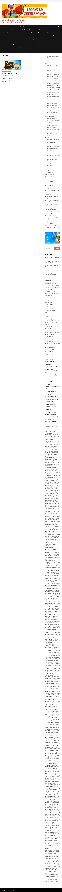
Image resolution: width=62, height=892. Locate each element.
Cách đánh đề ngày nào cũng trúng (51, 367)
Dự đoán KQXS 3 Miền (18, 32)
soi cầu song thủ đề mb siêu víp (52, 107)
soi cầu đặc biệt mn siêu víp (51, 123)
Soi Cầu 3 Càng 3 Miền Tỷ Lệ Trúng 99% (11, 39)
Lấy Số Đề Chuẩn (28, 32)
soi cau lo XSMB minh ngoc (50, 406)
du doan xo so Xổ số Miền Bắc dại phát (51, 371)
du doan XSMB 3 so (54, 375)
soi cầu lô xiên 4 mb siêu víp (51, 105)
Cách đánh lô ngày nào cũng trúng (52, 366)
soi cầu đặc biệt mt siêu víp (51, 148)
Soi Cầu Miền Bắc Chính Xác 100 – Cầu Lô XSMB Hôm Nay (38, 48)
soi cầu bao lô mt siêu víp (50, 144)
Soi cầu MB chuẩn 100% (34, 26)
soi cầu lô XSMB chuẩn (49, 426)
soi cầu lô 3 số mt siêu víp (51, 153)
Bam (29, 890)
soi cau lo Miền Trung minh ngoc (50, 396)
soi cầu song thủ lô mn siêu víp (52, 139)
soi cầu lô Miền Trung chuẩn (49, 419)
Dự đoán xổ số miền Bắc (48, 379)
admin (6, 75)
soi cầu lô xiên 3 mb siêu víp (51, 103)
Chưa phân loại (48, 289)
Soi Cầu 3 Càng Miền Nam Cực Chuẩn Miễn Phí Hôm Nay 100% (35, 39)
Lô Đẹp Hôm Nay (37, 32)
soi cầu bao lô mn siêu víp (9, 73)
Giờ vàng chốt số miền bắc (48, 381)
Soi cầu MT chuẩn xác (20, 29)
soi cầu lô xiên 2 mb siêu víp (51, 101)
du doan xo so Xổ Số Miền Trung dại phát (51, 374)
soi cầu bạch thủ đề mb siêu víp (52, 68)
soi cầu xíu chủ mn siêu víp (51, 133)
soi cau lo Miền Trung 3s (49, 393)
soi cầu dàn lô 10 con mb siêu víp (52, 87)
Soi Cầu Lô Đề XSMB (47, 32)
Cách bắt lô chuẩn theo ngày (49, 362)
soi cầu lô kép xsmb (49, 417)
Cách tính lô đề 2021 (48, 364)
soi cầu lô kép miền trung (53, 416)
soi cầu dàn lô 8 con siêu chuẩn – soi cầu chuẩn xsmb (15, 26)
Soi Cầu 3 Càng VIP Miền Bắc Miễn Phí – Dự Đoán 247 (32, 42)
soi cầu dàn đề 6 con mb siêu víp (52, 81)
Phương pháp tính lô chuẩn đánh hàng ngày (52, 386)
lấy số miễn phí (56, 384)
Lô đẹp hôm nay (49, 384)
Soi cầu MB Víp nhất (46, 26)
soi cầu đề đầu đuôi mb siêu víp (52, 99)
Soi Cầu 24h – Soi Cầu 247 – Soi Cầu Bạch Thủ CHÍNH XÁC (35, 36)
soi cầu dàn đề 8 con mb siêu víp (52, 83)
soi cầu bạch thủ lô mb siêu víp (52, 74)
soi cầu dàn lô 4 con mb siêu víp (52, 90)
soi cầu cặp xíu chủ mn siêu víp (52, 120)
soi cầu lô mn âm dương (51, 422)
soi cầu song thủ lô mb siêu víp (52, 110)
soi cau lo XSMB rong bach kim (51, 407)
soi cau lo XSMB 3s (49, 401)
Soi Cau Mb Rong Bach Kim (33, 45)
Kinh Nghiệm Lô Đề (37, 29)
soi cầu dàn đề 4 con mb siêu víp (52, 78)
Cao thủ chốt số (54, 359)
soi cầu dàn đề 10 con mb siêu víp (52, 85)
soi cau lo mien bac (48, 389)
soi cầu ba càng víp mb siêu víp (52, 66)
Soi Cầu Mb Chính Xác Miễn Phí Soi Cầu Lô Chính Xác (14, 45)
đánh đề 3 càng (57, 426)
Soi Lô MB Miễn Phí (7, 36)
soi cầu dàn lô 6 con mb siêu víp (52, 92)
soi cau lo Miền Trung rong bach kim (51, 398)
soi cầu (57, 412)
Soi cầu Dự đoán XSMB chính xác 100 (50, 414)
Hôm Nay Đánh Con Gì (7, 32)
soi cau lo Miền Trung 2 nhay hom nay (51, 391)
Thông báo (47, 354)
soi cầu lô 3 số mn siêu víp (51, 127)
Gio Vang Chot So (17, 36)
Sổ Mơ (30, 29)
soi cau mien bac (48, 409)
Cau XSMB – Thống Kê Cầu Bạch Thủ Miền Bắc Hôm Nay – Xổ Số (16, 51)
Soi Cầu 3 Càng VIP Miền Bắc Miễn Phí (11, 42)
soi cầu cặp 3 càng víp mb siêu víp (52, 76)
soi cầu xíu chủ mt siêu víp (51, 165)
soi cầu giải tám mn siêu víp (51, 125)
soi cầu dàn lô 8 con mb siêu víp (52, 96)
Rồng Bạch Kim (47, 388)
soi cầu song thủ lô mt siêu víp (52, 163)
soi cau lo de (52, 388)
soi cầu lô (47, 416)
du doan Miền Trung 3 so (49, 369)
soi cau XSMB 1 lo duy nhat (50, 412)
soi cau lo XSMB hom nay (50, 404)
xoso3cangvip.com (13, 20)
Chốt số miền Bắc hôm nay (49, 361)
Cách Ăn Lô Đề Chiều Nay (48, 29)
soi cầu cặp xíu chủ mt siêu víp (52, 146)
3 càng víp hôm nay (48, 359)
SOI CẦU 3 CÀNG (52, 36)
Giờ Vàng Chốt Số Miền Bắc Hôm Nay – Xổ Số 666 (13, 48)
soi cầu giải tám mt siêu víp (51, 150)
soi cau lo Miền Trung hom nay (50, 394)
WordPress (24, 890)
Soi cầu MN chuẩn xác (7, 29)
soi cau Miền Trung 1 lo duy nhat (50, 411)
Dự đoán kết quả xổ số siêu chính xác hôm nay (52, 378)
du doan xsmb (47, 375)
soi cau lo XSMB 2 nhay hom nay (51, 399)
